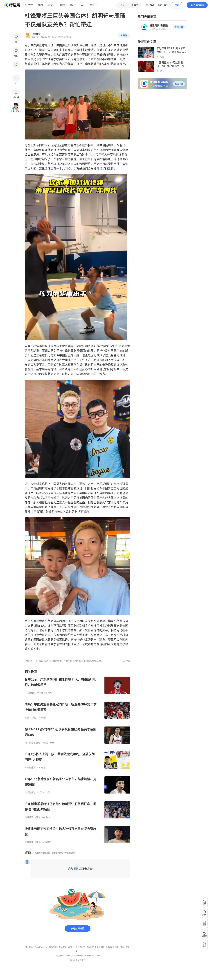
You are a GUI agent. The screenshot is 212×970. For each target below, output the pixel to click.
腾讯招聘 (91, 947)
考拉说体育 (30, 767)
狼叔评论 (29, 817)
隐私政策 (62, 947)
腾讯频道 (120, 947)
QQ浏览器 (110, 947)
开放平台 (72, 947)
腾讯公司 (73, 960)
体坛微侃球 (30, 693)
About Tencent (41, 947)
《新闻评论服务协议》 (66, 852)
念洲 (27, 718)
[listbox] (77, 756)
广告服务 (81, 947)
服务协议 (53, 947)
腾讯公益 (100, 947)
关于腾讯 (29, 947)
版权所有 (81, 960)
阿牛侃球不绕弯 (32, 743)
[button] (179, 27)
